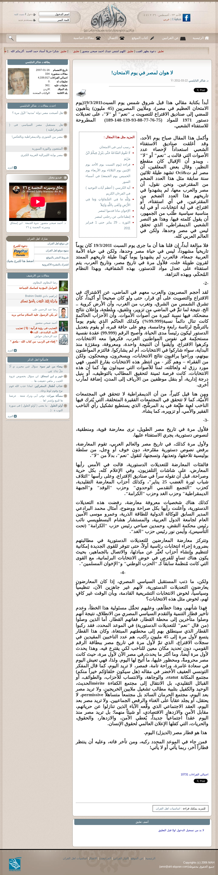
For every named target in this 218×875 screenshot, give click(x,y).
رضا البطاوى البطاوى (45, 282)
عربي (166, 19)
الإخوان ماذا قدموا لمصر (114, 210)
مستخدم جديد (25, 20)
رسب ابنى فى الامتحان (114, 147)
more (12, 167)
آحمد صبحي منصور (46, 322)
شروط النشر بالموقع (57, 257)
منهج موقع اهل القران (57, 250)
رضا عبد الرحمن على (45, 309)
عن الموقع (137, 858)
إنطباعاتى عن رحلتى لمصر (112, 216)
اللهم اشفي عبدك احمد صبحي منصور (152, 51)
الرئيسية (198, 38)
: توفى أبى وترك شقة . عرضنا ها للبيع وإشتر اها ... (36, 398)
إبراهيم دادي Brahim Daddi (41, 296)
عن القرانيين (170, 38)
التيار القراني (121, 858)
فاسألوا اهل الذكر (37, 359)
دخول (30, 14)
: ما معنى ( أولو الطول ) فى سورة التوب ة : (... (36, 408)
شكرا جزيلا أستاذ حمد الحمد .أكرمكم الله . (82, 51)
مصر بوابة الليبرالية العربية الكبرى (42, 155)
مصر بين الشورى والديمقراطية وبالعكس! (37, 136)
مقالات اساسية (83, 38)
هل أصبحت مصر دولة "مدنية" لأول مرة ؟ (37, 113)
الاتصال (113, 38)
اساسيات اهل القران (168, 808)
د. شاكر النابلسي (34, 62)
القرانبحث (105, 858)
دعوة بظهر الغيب (194, 51)
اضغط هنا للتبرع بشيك (20, 261)
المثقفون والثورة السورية (47, 148)
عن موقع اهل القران (58, 243)
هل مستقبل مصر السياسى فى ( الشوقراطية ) (36, 127)
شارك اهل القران (37, 238)
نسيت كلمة (19, 14)
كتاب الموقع (140, 38)
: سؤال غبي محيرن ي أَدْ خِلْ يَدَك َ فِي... (36, 369)
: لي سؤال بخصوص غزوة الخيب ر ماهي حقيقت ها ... (36, 378)
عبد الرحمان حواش (45, 336)
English (176, 19)
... (119, 51)
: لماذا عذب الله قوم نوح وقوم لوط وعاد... (36, 388)
